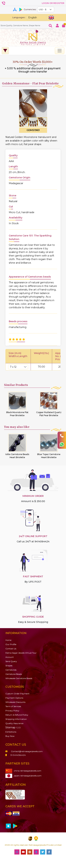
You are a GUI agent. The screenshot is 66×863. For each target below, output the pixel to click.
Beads (13, 674)
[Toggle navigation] (59, 50)
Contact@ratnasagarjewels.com (27, 751)
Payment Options (14, 698)
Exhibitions (10, 732)
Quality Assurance (14, 723)
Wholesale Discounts (15, 702)
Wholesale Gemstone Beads (18, 678)
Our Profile (10, 644)
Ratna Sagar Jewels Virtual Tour (21, 653)
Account (9, 657)
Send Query (11, 661)
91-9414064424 (18, 755)
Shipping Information (16, 719)
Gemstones (10, 670)
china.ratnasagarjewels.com (27, 770)
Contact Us (10, 648)
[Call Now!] (62, 436)
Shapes (8, 665)
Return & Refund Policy (16, 715)
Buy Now (10, 736)
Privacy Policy (12, 710)
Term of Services (13, 706)
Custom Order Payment (17, 693)
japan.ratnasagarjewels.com (27, 775)
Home (8, 640)
